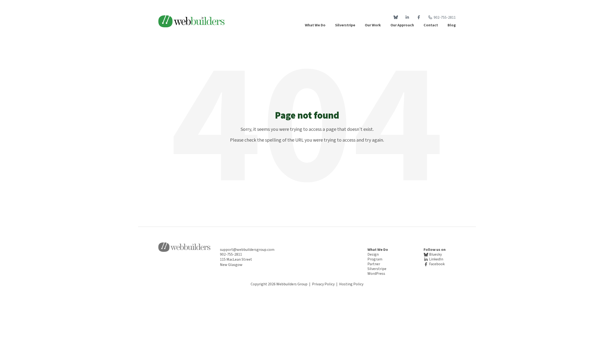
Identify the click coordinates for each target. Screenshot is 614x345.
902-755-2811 (445, 17)
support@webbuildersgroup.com (247, 249)
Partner (373, 264)
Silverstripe (376, 268)
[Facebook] (418, 17)
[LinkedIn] (407, 17)
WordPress (376, 273)
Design (373, 254)
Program (374, 259)
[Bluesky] (395, 17)
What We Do (377, 249)
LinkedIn (435, 259)
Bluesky (435, 254)
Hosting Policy (351, 284)
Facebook (436, 264)
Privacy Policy (323, 284)
